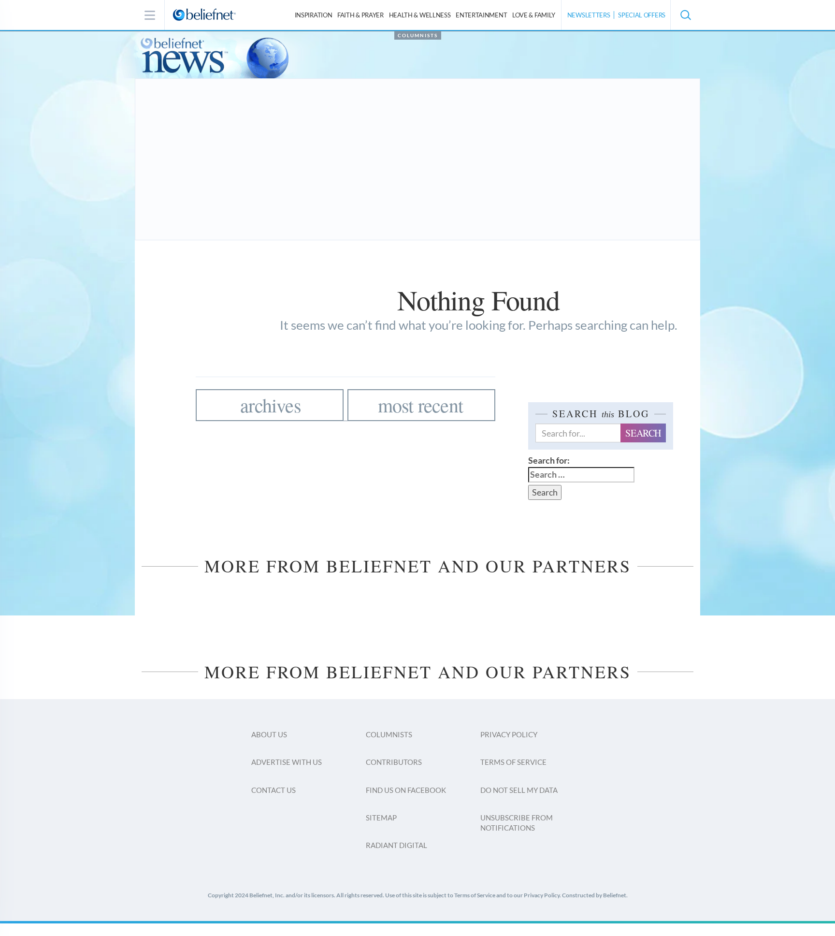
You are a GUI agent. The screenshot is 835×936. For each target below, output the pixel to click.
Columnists (418, 35)
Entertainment (481, 15)
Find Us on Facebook (406, 790)
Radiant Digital (396, 845)
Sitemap (381, 817)
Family (533, 15)
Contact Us (273, 790)
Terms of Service (513, 762)
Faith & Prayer (360, 15)
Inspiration (313, 15)
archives (270, 405)
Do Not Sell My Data (519, 790)
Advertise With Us (286, 762)
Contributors (394, 762)
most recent (420, 405)
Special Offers (641, 15)
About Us (269, 734)
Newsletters (588, 15)
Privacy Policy (508, 734)
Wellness (420, 15)
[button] (685, 15)
